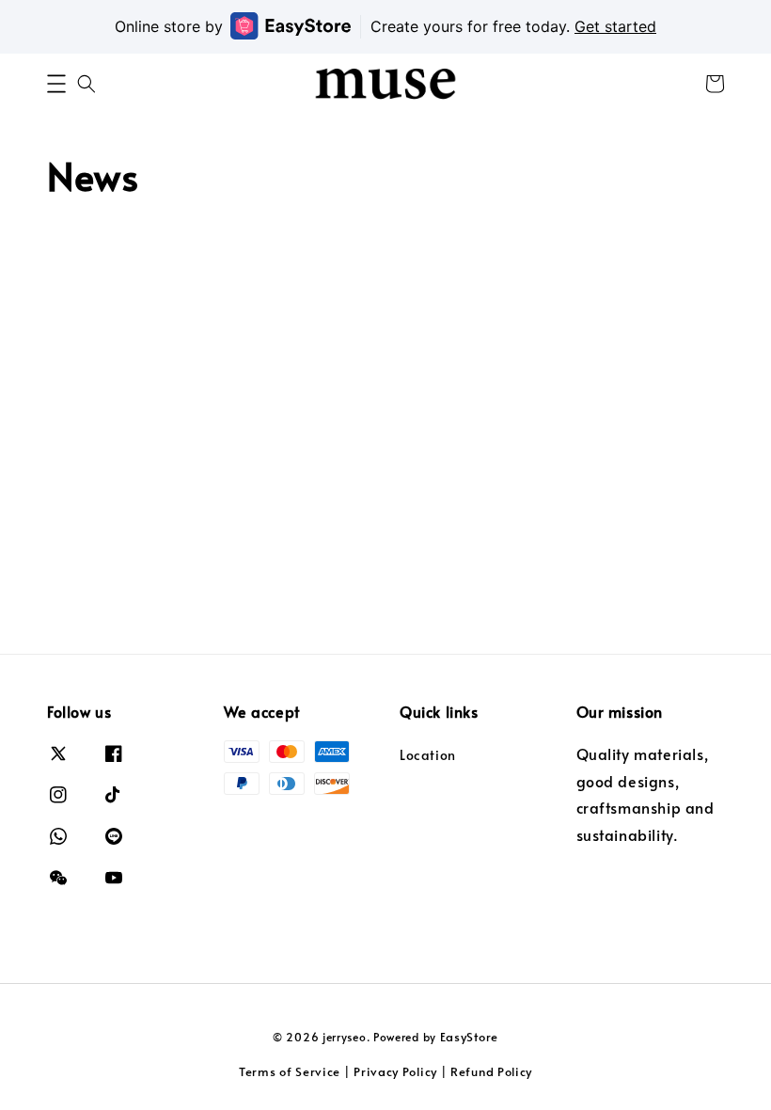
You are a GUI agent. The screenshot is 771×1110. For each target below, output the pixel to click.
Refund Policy (491, 1071)
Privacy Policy (395, 1071)
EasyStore (469, 1036)
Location (428, 755)
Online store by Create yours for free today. (385, 26)
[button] (56, 83)
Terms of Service (289, 1071)
